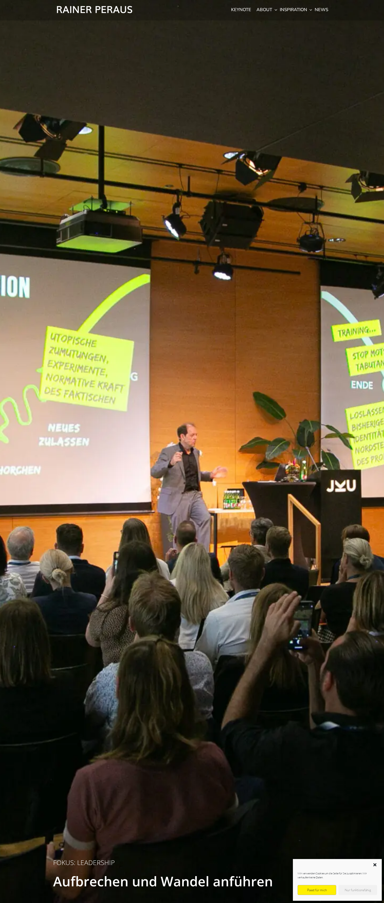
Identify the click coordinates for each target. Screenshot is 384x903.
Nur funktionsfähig (358, 890)
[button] (375, 865)
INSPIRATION (294, 10)
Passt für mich (317, 890)
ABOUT (264, 10)
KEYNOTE (241, 10)
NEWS (321, 10)
